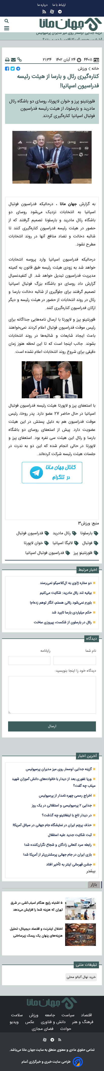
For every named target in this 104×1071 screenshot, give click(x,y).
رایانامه (45, 651)
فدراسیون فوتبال (29, 533)
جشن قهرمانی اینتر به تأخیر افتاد (69, 864)
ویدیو (15, 1022)
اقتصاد (87, 1015)
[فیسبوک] (7, 68)
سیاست (69, 1015)
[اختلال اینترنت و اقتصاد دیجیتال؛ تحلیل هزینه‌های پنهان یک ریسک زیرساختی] (80, 934)
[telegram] (52, 473)
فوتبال (87, 543)
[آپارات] (52, 11)
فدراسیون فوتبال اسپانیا (44, 553)
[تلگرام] (60, 11)
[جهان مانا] (70, 24)
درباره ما (42, 5)
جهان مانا (28, 1050)
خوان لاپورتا (33, 543)
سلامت (17, 1015)
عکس (30, 1022)
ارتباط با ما (60, 5)
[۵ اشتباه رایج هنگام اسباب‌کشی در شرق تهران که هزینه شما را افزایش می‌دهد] (80, 908)
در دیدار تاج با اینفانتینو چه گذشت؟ (67, 815)
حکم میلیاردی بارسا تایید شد (72, 612)
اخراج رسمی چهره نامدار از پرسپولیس (65, 796)
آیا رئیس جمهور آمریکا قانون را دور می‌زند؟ (72, 36)
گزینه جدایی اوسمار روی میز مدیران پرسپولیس (59, 769)
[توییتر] (13, 68)
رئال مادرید (62, 533)
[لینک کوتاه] (19, 60)
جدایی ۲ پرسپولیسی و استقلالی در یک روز (62, 805)
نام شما (90, 651)
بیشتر (91, 871)
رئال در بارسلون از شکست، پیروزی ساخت (63, 622)
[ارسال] (13, 60)
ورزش (34, 1015)
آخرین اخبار (87, 756)
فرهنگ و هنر (83, 1022)
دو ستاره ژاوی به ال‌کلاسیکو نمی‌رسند (66, 583)
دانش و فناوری (54, 1022)
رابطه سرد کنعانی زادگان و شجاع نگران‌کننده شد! (58, 845)
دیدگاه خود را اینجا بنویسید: (75, 671)
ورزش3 (84, 523)
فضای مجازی (43, 1029)
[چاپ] (7, 60)
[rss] (44, 11)
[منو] (6, 28)
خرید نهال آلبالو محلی (81, 977)
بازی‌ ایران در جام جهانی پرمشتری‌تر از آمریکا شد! (57, 855)
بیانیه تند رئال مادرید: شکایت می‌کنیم (66, 593)
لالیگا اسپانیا (63, 543)
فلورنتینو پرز (83, 553)
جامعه (50, 1015)
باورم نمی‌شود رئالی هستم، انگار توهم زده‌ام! (61, 603)
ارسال (52, 726)
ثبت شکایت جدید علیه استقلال (70, 835)
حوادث (66, 1029)
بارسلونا (86, 533)
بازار (94, 884)
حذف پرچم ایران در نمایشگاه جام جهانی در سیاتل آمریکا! (52, 825)
